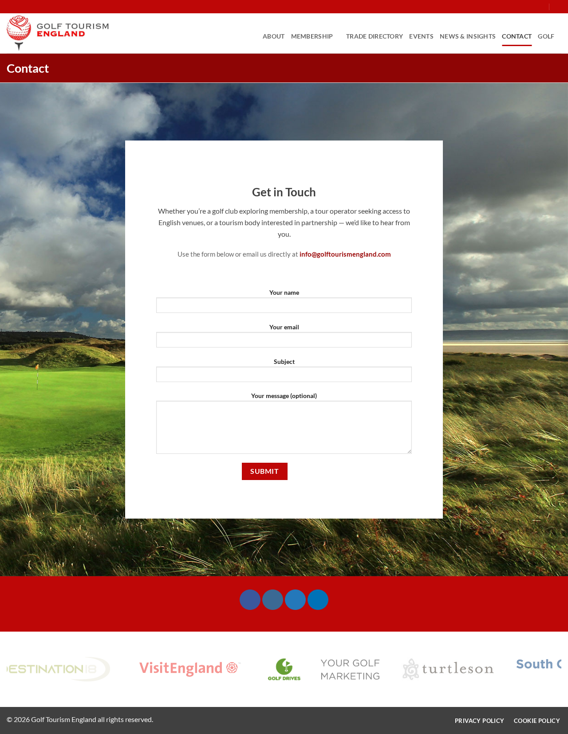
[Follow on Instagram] (516, 7)
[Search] (558, 6)
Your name (284, 292)
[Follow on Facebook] (507, 7)
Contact (517, 36)
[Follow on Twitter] (524, 7)
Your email (284, 327)
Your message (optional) (284, 395)
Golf (546, 36)
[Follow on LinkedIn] (300, 275)
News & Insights (468, 36)
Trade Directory (374, 36)
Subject (284, 361)
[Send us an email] (533, 7)
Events (421, 36)
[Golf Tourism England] (58, 33)
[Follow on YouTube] (541, 7)
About (273, 36)
